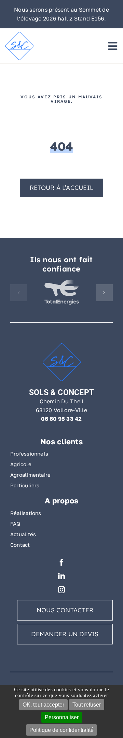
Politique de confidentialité (61, 730)
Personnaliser (62, 717)
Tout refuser (86, 705)
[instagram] (61, 589)
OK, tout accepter (43, 705)
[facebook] (61, 562)
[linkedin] (61, 576)
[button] (18, 292)
